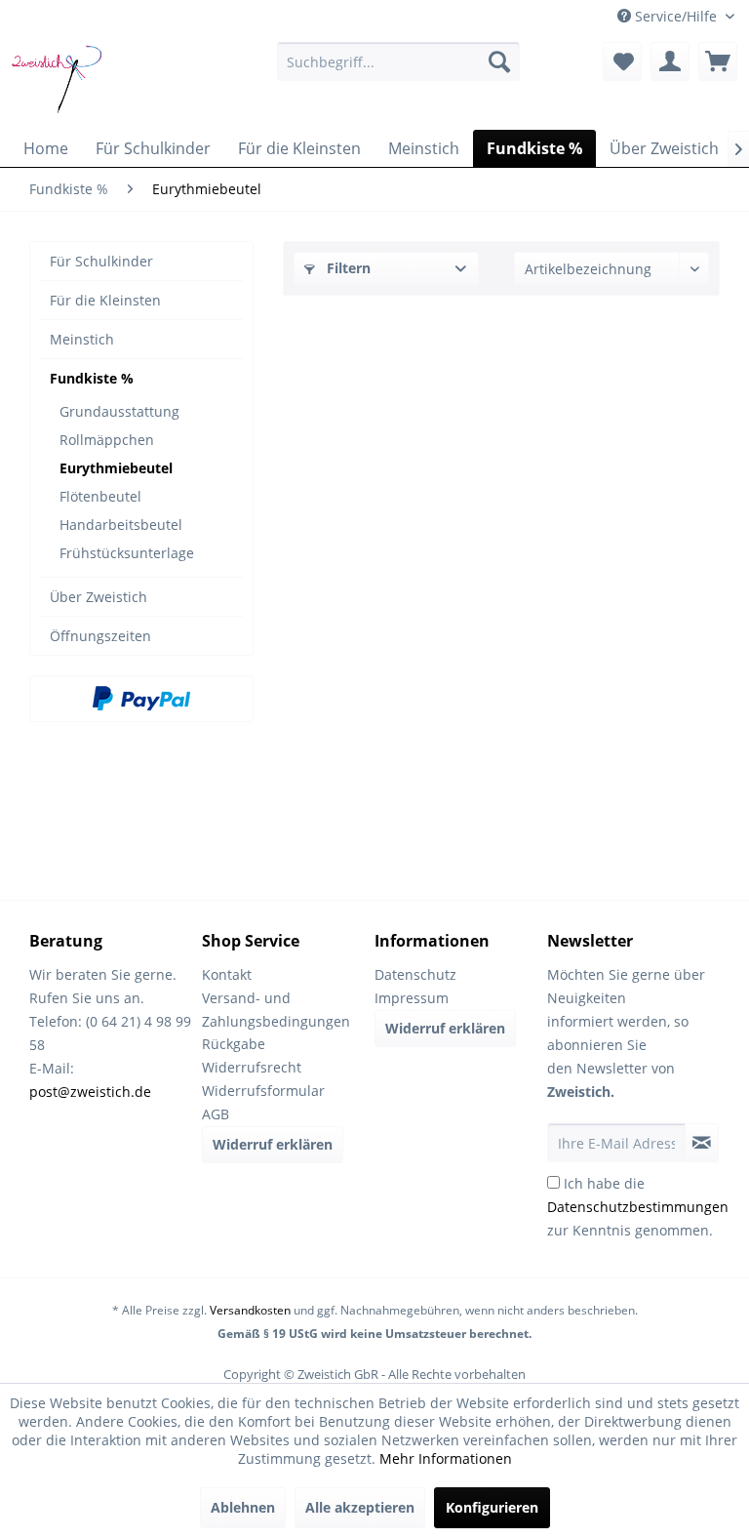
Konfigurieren (492, 1507)
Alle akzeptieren (359, 1507)
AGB (215, 1114)
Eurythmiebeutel (116, 468)
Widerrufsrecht (251, 1067)
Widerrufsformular (263, 1090)
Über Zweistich (98, 596)
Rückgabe (233, 1043)
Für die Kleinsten (105, 300)
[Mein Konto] (670, 61)
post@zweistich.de (90, 1091)
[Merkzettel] (622, 61)
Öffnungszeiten (100, 636)
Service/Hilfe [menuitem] (676, 16)
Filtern (347, 268)
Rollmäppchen (106, 439)
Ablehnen (243, 1507)
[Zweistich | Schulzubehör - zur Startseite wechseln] (59, 81)
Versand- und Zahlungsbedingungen (276, 1010)
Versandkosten (250, 1310)
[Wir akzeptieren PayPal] (141, 698)
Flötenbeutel (100, 496)
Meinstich (82, 339)
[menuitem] (399, 61)
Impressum (411, 998)
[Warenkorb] (717, 61)
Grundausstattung (119, 411)
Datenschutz (415, 974)
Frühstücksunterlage (126, 553)
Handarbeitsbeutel (120, 524)
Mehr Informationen (445, 1458)
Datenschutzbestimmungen (638, 1206)
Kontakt (227, 974)
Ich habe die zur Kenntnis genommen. (638, 1206)
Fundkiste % (92, 378)
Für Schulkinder (101, 261)
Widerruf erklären (273, 1144)
